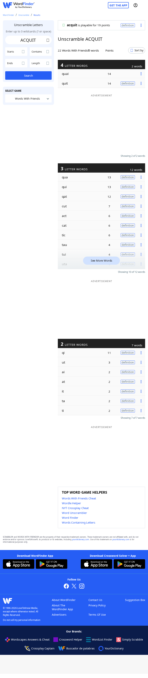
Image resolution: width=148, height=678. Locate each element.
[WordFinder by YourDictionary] (18, 5)
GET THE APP (118, 5)
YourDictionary (114, 648)
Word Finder (8, 15)
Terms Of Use (97, 614)
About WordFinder (64, 600)
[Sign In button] (135, 5)
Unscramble (23, 15)
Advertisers (59, 614)
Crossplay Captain (43, 648)
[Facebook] (66, 586)
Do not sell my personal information (21, 620)
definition (128, 25)
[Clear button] (48, 40)
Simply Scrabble (132, 639)
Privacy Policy (97, 605)
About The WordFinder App (62, 607)
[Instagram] (82, 586)
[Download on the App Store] (18, 564)
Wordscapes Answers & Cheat (30, 639)
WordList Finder (102, 639)
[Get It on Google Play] (51, 564)
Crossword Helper (70, 639)
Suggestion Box (135, 600)
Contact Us (95, 600)
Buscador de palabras (80, 648)
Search (28, 75)
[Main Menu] (143, 5)
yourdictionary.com (80, 539)
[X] (74, 586)
